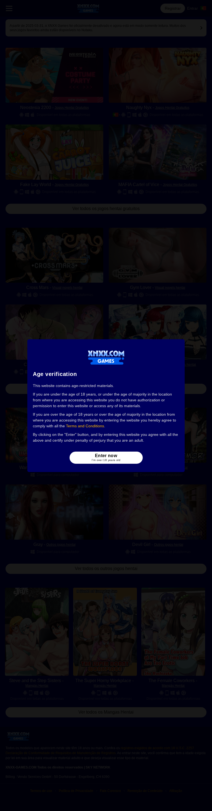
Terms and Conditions (85, 426)
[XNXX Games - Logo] (106, 357)
